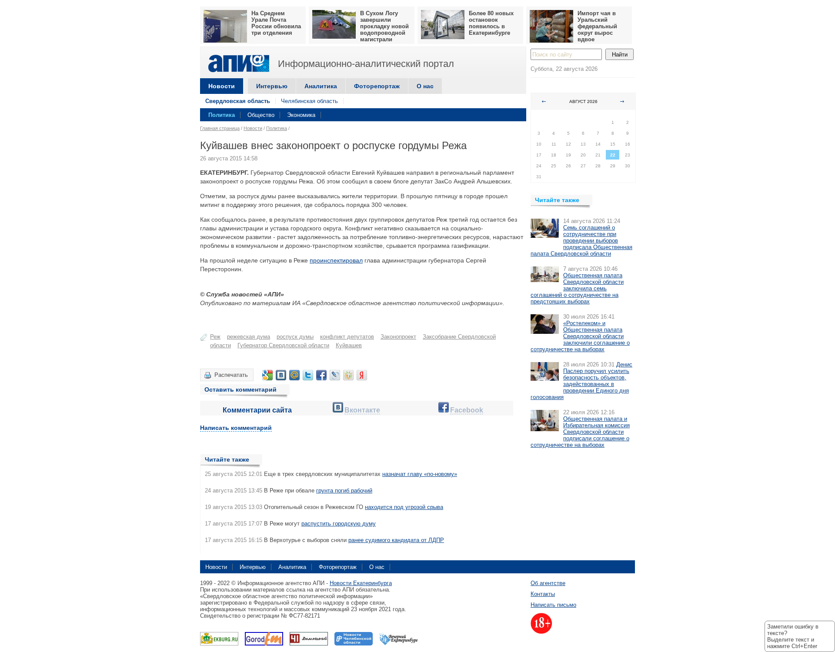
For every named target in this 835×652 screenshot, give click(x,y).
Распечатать (231, 375)
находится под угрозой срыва (404, 507)
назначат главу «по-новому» (419, 474)
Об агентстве (548, 583)
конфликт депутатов (347, 336)
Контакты (543, 594)
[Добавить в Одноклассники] (348, 375)
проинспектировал (336, 260)
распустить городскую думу (338, 523)
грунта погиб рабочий (344, 490)
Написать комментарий (236, 427)
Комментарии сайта (257, 410)
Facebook (466, 410)
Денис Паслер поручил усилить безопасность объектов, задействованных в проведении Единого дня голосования (581, 380)
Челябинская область (309, 101)
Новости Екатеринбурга (361, 583)
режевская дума (248, 336)
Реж (215, 336)
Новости (221, 86)
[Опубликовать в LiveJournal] (335, 375)
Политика (221, 115)
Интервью (271, 86)
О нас (425, 86)
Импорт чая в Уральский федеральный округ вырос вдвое (597, 26)
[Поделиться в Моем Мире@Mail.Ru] (294, 375)
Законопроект (398, 336)
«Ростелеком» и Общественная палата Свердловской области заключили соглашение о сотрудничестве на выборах (580, 336)
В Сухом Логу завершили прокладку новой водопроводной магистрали (384, 26)
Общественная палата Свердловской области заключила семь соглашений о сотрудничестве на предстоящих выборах (577, 288)
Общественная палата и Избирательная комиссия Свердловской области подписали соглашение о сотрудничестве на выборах (580, 432)
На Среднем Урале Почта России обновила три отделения (276, 23)
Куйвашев (349, 345)
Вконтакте (362, 410)
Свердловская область (237, 101)
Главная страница (220, 128)
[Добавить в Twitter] (308, 375)
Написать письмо (553, 605)
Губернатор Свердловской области (283, 345)
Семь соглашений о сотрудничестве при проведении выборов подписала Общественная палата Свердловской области (581, 240)
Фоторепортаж (377, 86)
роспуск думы (295, 336)
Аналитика (320, 86)
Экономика (301, 115)
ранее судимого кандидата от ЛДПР (396, 540)
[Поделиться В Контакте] (281, 375)
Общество (260, 115)
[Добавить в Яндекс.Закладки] (362, 375)
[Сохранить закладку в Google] (267, 375)
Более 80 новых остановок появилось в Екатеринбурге (491, 23)
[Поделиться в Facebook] (321, 375)
